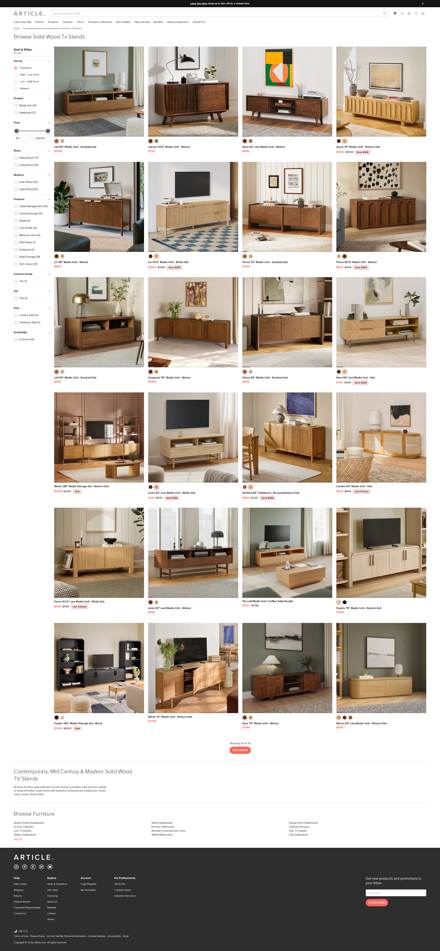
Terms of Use (21, 936)
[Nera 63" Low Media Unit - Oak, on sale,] (381, 322)
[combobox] (395, 13)
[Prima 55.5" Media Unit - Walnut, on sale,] (381, 207)
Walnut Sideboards (25, 834)
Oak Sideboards (298, 834)
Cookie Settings (97, 936)
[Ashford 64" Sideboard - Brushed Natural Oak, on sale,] (287, 437)
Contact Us (20, 913)
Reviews (51, 907)
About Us (52, 902)
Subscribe (377, 902)
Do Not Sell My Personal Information (66, 936)
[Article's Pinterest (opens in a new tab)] (24, 867)
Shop (126, 936)
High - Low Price (29, 74)
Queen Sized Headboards (29, 822)
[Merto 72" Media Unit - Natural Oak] (193, 668)
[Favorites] (416, 14)
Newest (24, 88)
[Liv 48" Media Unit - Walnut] (99, 207)
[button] (402, 13)
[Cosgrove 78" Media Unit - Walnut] (193, 322)
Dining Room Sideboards (303, 822)
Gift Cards (52, 890)
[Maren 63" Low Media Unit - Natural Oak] (381, 668)
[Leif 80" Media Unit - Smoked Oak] (99, 92)
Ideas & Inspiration (57, 884)
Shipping (18, 890)
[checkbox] (32, 105)
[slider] (16, 131)
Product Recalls (22, 902)
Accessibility (114, 936)
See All (18, 839)
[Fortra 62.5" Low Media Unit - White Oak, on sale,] (99, 553)
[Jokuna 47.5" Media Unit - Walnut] (193, 92)
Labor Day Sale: (199, 3)
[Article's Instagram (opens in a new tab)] (16, 867)
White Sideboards (161, 822)
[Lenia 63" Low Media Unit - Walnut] (193, 553)
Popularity (26, 67)
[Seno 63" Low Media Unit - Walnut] (287, 92)
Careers (51, 913)
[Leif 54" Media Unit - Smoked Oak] (99, 322)
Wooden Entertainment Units (168, 830)
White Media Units (162, 834)
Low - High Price (29, 81)
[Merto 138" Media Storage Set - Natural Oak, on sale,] (99, 437)
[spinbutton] (22, 138)
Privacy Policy (37, 936)
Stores (50, 919)
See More (240, 750)
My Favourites (88, 890)
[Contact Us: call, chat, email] (402, 13)
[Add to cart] (140, 142)
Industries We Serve (125, 896)
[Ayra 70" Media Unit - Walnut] (287, 668)
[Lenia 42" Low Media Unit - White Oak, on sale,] (193, 437)
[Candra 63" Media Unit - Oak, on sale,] (381, 437)
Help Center (20, 884)
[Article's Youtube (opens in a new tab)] (49, 867)
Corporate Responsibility (27, 907)
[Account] (409, 13)
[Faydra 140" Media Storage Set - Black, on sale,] (99, 668)
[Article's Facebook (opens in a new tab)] (33, 867)
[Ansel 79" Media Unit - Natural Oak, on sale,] (381, 92)
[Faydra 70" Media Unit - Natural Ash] (381, 553)
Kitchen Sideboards (162, 826)
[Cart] (422, 14)
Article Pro (119, 884)
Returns (18, 896)
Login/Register (88, 884)
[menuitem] (23, 22)
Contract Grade (122, 890)
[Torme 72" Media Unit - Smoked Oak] (287, 207)
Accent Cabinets (24, 826)
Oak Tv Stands (297, 830)
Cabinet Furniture (299, 826)
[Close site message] (422, 3)
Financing (52, 896)
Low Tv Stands (22, 830)
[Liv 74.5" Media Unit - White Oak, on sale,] (193, 207)
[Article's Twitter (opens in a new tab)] (41, 867)
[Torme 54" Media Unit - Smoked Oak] (287, 322)
